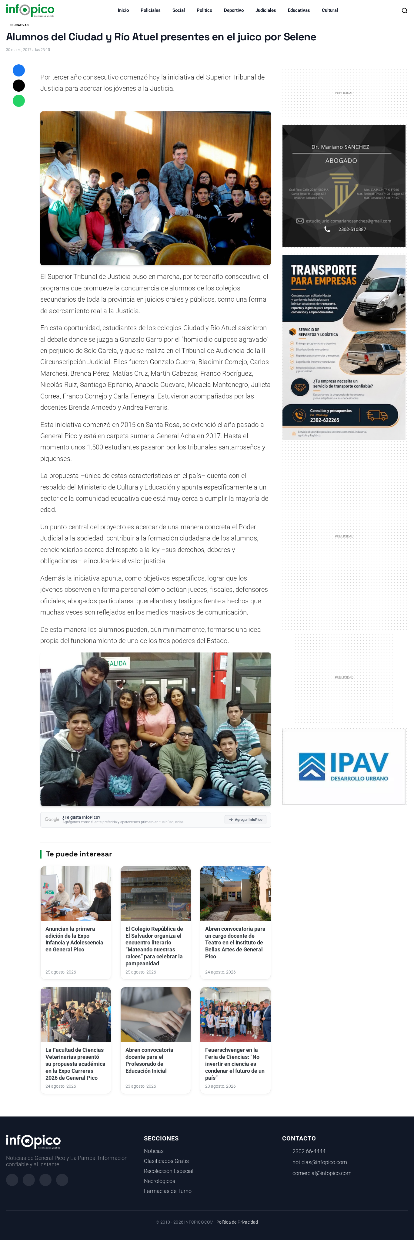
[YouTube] (62, 1180)
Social (178, 10)
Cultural (330, 10)
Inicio (123, 10)
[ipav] (344, 766)
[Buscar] (404, 10)
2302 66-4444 (309, 1151)
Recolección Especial (168, 1171)
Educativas (299, 10)
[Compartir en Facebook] (19, 70)
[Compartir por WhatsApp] (19, 101)
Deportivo (234, 10)
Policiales (151, 10)
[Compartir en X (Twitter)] (19, 86)
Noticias (154, 1151)
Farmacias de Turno (168, 1191)
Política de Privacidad (237, 1222)
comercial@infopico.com (322, 1173)
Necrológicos (159, 1181)
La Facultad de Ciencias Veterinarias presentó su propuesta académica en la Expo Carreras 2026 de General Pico (75, 1064)
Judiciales (265, 10)
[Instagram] (29, 1180)
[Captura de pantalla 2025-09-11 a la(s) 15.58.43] (344, 185)
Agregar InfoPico (248, 820)
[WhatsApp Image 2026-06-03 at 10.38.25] (344, 347)
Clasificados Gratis (166, 1161)
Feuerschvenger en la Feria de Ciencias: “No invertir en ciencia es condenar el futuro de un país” (235, 1064)
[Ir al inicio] (30, 10)
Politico (204, 10)
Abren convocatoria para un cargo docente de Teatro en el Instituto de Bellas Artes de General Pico (235, 943)
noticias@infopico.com (319, 1162)
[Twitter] (45, 1180)
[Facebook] (12, 1180)
